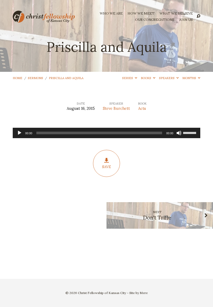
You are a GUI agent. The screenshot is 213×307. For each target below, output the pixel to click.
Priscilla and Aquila (66, 78)
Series (128, 78)
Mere (144, 293)
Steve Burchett (116, 108)
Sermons (35, 78)
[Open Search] (198, 16)
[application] (106, 133)
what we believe (176, 13)
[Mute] (179, 133)
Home (17, 78)
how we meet (141, 13)
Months (189, 78)
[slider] (190, 132)
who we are (111, 13)
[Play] (19, 133)
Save (106, 166)
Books (146, 78)
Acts (142, 108)
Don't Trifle (157, 217)
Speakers (167, 78)
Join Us (186, 20)
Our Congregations (154, 20)
